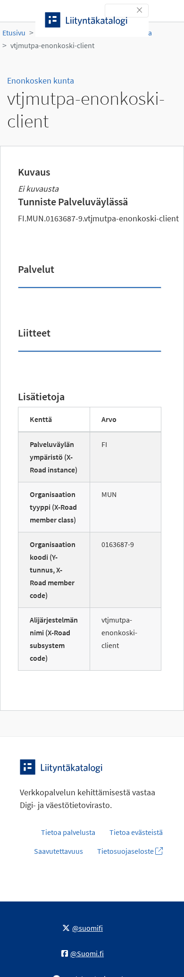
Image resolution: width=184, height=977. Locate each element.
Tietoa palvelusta (68, 832)
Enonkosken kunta (40, 80)
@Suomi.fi (87, 953)
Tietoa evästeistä (136, 832)
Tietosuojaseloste (126, 851)
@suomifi (87, 928)
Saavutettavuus (58, 851)
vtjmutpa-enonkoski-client (52, 45)
